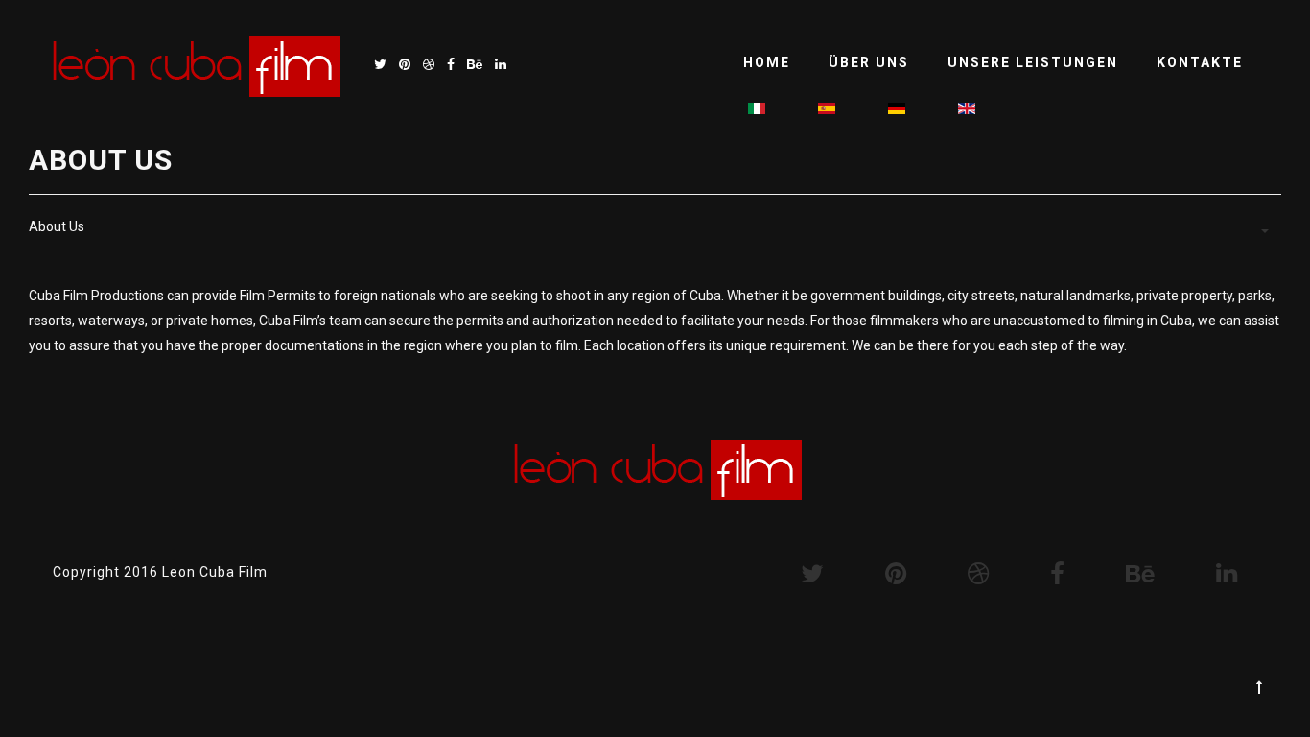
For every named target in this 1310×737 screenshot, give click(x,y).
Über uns (869, 62)
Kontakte (1200, 62)
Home (766, 62)
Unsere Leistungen (1032, 62)
